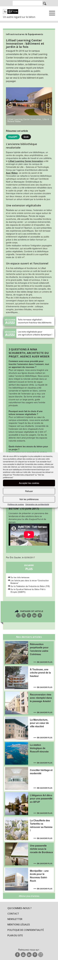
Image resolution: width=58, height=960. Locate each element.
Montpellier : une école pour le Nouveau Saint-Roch (39, 876)
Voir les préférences (29, 499)
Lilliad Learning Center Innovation (25, 161)
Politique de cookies (16, 504)
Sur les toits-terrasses (19, 577)
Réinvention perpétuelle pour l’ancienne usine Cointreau (39, 649)
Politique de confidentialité (25, 930)
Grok (26, 136)
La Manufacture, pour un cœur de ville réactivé (39, 723)
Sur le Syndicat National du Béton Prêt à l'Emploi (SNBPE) (27, 590)
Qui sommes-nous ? (19, 908)
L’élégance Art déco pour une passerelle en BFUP (41, 799)
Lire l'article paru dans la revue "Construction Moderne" (29, 582)
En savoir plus (44, 662)
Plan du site (15, 935)
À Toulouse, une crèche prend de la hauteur (40, 673)
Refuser (29, 491)
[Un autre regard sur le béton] (21, 11)
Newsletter (14, 919)
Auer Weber (12, 172)
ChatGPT (12, 136)
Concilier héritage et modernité (41, 771)
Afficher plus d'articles (29, 895)
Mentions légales (18, 924)
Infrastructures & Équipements (24, 34)
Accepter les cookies (29, 482)
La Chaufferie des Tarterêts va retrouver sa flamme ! (41, 825)
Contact (13, 913)
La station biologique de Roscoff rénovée (39, 748)
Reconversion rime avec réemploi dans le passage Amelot (41, 698)
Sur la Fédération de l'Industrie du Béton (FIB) (30, 586)
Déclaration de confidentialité (37, 504)
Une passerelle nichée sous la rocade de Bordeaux (41, 849)
